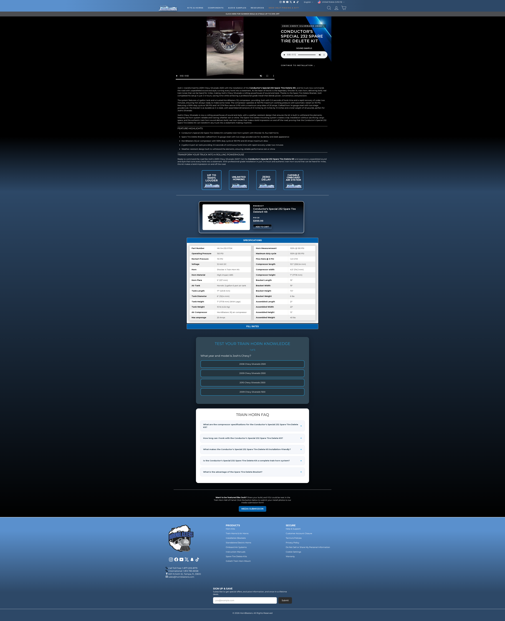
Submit (285, 600)
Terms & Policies (294, 538)
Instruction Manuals (235, 552)
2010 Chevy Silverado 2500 (252, 382)
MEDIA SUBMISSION (252, 509)
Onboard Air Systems (236, 547)
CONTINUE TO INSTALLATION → (298, 65)
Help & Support (293, 529)
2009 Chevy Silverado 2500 (252, 373)
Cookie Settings (293, 552)
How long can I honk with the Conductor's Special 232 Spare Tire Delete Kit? (252, 438)
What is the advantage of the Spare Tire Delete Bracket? (252, 471)
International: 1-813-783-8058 (183, 571)
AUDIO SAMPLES (237, 8)
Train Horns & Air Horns (237, 533)
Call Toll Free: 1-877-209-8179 (182, 568)
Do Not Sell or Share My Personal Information (308, 547)
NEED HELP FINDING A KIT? (284, 8)
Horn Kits (230, 529)
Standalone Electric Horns (238, 542)
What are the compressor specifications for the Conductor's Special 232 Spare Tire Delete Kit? (252, 425)
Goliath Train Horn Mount (238, 561)
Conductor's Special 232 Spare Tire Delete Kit (272, 88)
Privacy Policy (292, 542)
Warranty (290, 556)
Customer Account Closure (299, 533)
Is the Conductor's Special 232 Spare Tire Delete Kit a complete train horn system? (252, 460)
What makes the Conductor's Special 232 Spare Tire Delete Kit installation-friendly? (252, 449)
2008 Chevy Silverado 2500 (252, 364)
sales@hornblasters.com (181, 577)
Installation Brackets (236, 538)
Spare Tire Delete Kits (236, 556)
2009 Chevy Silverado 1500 (252, 392)
